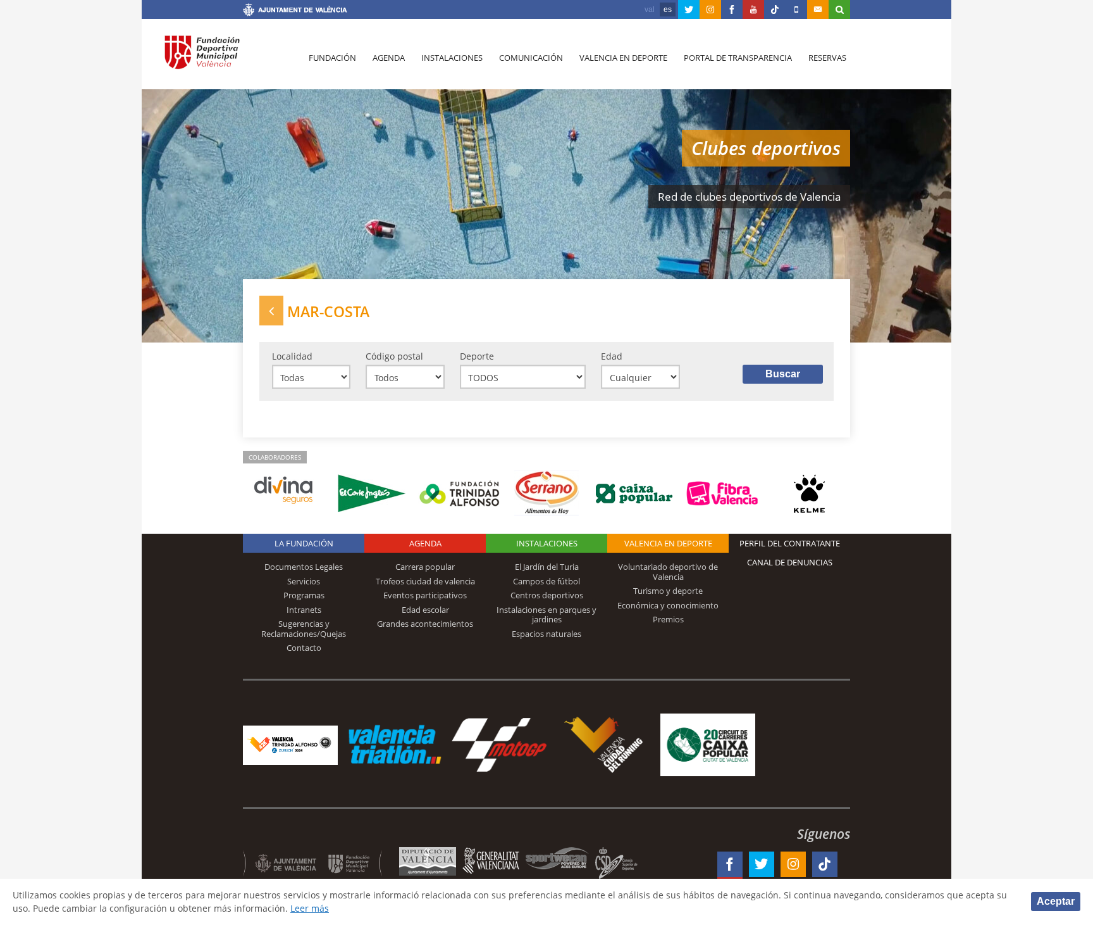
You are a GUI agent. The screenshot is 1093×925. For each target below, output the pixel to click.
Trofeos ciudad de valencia (425, 581)
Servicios (303, 581)
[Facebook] (732, 9)
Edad (611, 356)
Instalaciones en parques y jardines (546, 615)
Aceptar (1056, 901)
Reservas (827, 57)
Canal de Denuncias (789, 562)
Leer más (309, 908)
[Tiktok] (775, 9)
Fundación (332, 57)
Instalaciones (452, 57)
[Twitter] (689, 9)
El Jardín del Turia (547, 566)
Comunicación (531, 57)
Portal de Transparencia (738, 57)
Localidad (292, 356)
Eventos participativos (425, 595)
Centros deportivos (546, 595)
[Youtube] (753, 9)
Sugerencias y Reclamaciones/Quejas (303, 628)
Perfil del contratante (789, 543)
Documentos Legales (303, 566)
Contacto (304, 647)
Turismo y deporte (668, 590)
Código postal (394, 356)
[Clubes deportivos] (271, 310)
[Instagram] (710, 9)
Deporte (477, 356)
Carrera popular (425, 566)
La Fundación (304, 543)
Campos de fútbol (546, 581)
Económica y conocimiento (668, 605)
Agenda (389, 57)
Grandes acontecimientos (425, 623)
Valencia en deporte (623, 57)
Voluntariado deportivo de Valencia (668, 571)
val (650, 9)
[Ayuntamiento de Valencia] (295, 11)
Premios (668, 619)
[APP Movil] (796, 9)
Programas (303, 595)
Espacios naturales (546, 633)
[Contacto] (818, 9)
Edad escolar (425, 609)
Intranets (304, 609)
